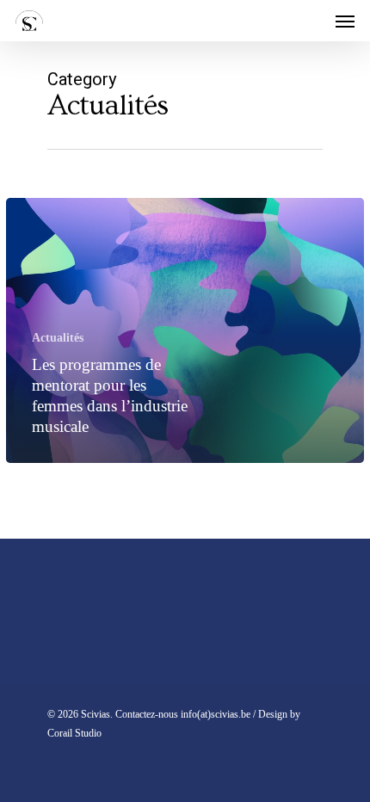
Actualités (57, 337)
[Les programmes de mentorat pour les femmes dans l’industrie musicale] (185, 330)
